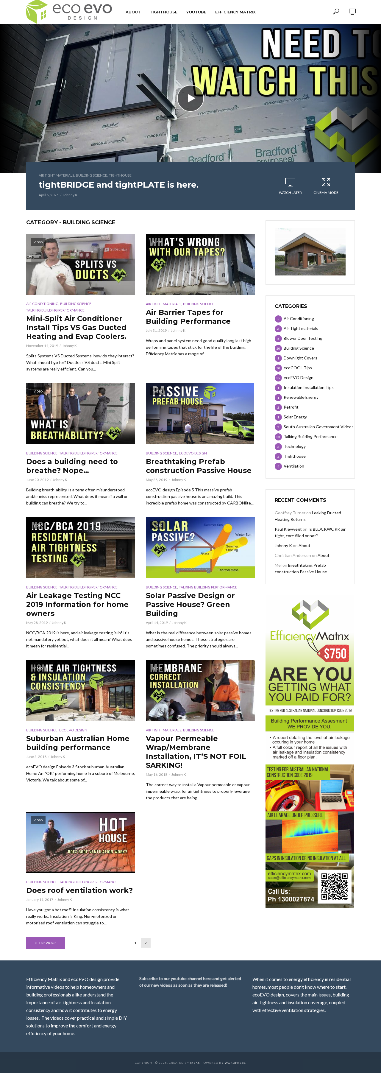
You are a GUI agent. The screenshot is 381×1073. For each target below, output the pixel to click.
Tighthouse (120, 175)
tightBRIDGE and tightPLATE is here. (119, 185)
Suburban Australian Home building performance (77, 743)
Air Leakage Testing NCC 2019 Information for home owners (77, 604)
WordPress (235, 1062)
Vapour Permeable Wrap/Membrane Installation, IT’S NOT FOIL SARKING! (196, 752)
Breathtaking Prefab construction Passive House (199, 466)
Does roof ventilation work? (79, 890)
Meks (195, 1062)
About (133, 12)
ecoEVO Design (193, 453)
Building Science (91, 175)
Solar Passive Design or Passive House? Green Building (190, 604)
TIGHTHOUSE (163, 12)
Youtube (196, 12)
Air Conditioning (42, 303)
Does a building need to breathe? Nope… (72, 466)
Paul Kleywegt (288, 529)
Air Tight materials (56, 175)
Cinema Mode (325, 192)
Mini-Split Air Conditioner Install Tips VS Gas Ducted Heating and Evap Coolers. (76, 327)
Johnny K (70, 195)
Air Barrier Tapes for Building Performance (188, 317)
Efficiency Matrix (235, 12)
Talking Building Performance (55, 310)
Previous (47, 942)
